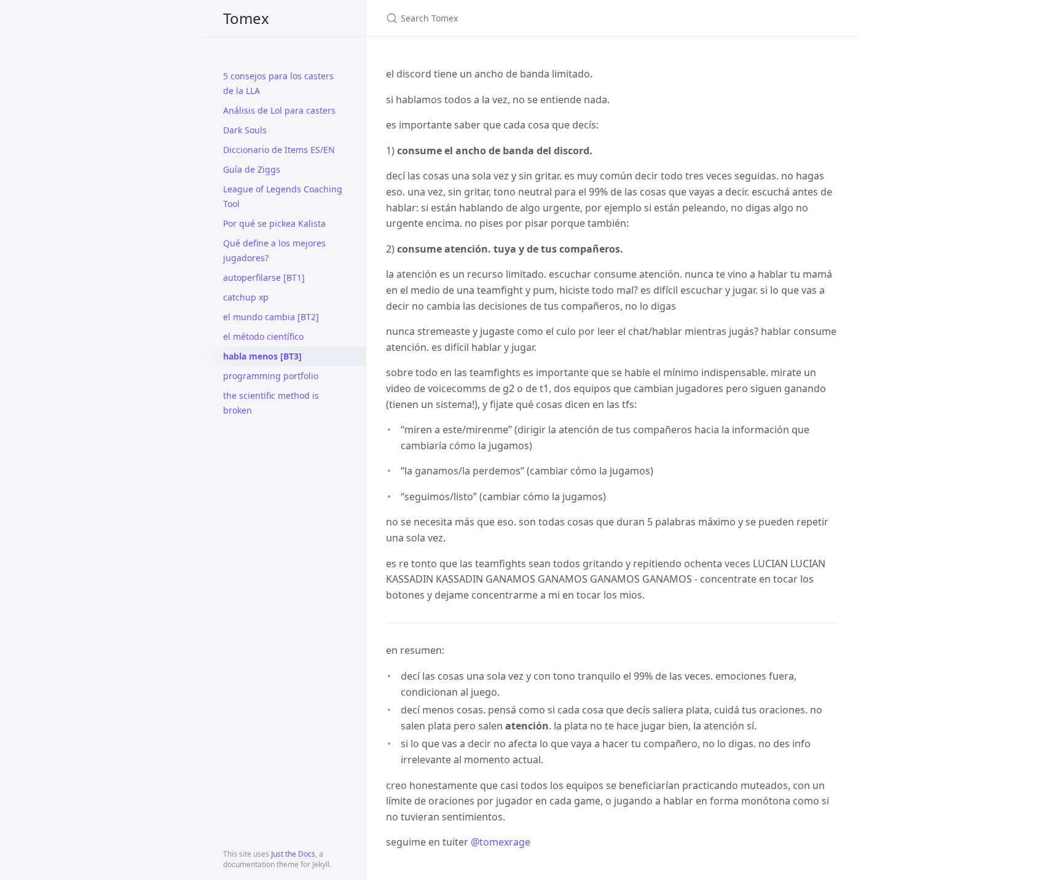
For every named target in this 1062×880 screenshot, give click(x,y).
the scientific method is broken (271, 403)
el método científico (263, 336)
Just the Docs (293, 854)
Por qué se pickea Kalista (274, 223)
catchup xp (246, 297)
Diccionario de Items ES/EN (279, 149)
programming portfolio (270, 376)
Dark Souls (245, 130)
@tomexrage (500, 842)
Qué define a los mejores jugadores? (274, 250)
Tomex (246, 18)
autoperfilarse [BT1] (264, 277)
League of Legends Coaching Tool (282, 196)
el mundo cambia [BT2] (271, 317)
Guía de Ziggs (251, 169)
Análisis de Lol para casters (279, 110)
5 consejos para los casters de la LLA (278, 83)
